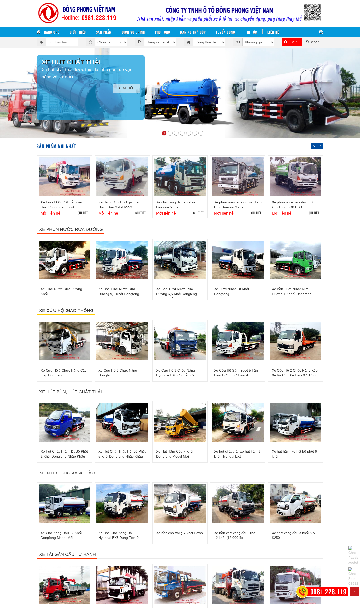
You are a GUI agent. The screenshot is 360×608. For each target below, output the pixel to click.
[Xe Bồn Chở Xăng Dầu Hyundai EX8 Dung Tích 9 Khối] (122, 503)
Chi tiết (83, 212)
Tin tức (251, 31)
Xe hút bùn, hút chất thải (70, 391)
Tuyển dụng (225, 31)
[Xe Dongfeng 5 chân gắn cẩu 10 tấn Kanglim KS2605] (238, 585)
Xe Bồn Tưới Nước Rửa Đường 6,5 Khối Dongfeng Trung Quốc (176, 294)
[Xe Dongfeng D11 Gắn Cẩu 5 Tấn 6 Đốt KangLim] (64, 585)
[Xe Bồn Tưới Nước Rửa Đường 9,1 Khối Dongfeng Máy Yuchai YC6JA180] (122, 260)
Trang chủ (50, 31)
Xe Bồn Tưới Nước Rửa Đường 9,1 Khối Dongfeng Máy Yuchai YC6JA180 (118, 294)
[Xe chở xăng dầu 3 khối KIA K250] (295, 503)
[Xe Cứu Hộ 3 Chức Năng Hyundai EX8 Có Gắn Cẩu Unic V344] (180, 341)
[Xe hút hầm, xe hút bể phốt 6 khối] (295, 422)
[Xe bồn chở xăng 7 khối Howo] (180, 503)
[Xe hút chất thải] (180, 93)
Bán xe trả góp (193, 31)
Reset (314, 42)
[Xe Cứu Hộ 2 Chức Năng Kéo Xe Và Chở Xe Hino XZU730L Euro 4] (295, 341)
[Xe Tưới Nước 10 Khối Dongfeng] (238, 260)
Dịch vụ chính (133, 31)
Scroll (354, 591)
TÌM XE (293, 42)
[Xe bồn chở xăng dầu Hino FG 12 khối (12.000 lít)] (238, 503)
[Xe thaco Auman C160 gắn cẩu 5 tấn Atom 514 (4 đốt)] (180, 585)
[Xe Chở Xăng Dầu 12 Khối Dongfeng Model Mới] (64, 503)
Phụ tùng (162, 31)
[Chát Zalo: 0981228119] (353, 576)
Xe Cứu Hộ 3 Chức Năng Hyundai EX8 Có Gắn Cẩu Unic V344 (176, 375)
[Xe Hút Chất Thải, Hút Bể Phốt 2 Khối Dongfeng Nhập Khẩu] (64, 422)
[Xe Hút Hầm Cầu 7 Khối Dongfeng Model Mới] (180, 422)
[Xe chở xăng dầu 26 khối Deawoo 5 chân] (180, 176)
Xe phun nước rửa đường (71, 229)
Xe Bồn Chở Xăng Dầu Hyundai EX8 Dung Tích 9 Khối (118, 538)
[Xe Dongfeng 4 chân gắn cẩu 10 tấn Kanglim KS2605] (295, 585)
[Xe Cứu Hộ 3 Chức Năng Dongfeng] (122, 341)
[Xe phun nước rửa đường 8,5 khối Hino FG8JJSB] (295, 176)
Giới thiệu (78, 31)
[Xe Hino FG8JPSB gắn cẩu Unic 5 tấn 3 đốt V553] (122, 176)
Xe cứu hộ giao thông (66, 310)
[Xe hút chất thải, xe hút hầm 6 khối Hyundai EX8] (238, 422)
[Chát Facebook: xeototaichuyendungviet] (353, 555)
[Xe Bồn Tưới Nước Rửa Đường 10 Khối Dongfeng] (295, 260)
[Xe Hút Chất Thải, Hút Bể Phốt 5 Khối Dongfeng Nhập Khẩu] (122, 422)
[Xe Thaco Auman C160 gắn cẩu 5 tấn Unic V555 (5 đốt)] (122, 585)
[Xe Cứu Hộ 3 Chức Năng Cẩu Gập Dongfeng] (64, 341)
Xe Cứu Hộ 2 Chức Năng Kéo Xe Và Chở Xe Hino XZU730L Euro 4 (295, 375)
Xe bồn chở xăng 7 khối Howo (179, 533)
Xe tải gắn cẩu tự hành (67, 554)
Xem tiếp (126, 88)
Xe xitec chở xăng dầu (67, 473)
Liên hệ (273, 31)
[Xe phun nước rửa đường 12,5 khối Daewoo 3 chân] (238, 176)
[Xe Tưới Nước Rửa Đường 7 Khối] (64, 260)
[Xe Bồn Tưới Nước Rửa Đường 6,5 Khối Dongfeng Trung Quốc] (180, 260)
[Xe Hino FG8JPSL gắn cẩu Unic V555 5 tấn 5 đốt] (64, 176)
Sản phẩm (104, 31)
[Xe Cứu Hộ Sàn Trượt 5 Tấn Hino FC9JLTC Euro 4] (238, 341)
